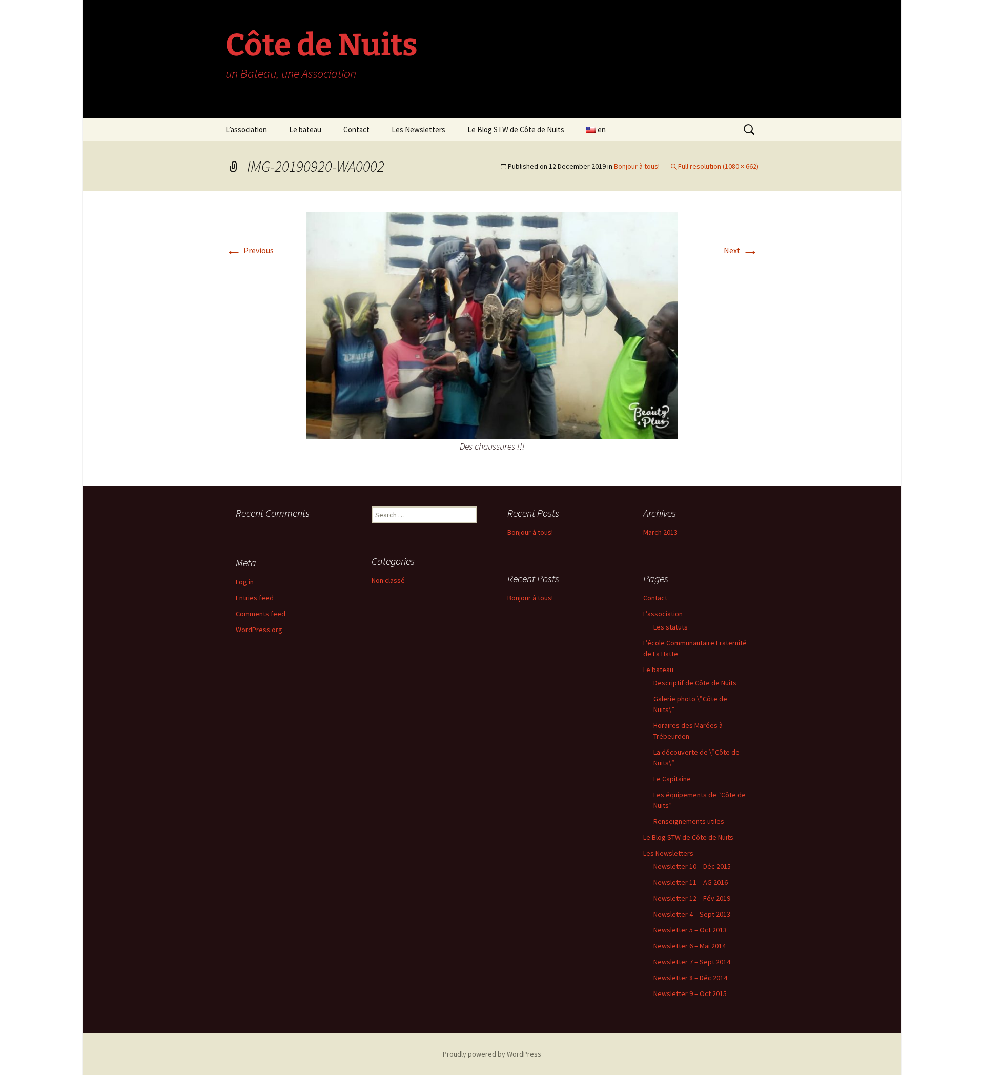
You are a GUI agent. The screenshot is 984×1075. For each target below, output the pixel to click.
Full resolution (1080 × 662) (718, 166)
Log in (245, 581)
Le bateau (305, 129)
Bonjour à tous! (637, 166)
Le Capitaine (672, 778)
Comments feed (260, 613)
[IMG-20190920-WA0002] (492, 324)
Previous (249, 250)
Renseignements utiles (688, 821)
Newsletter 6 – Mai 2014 (689, 945)
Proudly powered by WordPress (492, 1054)
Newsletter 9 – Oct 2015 (690, 993)
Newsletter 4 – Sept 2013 (691, 914)
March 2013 (660, 532)
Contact (356, 129)
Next (741, 250)
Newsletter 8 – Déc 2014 (690, 977)
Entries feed (255, 597)
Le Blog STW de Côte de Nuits (515, 129)
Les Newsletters (418, 129)
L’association (246, 129)
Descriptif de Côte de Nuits (694, 682)
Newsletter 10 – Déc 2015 (692, 866)
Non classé (388, 580)
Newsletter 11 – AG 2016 (690, 882)
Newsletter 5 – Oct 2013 (690, 930)
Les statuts (670, 627)
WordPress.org (259, 629)
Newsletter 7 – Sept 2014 (691, 961)
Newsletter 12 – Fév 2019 (691, 898)
